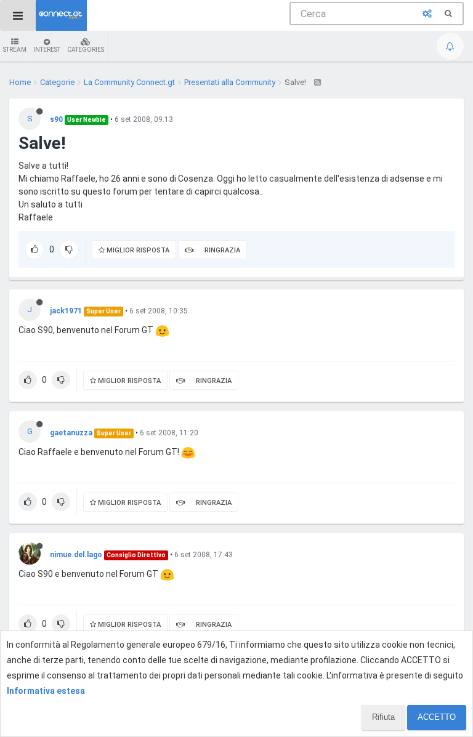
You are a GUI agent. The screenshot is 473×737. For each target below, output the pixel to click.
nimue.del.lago (76, 554)
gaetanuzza (71, 433)
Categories (85, 49)
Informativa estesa (46, 691)
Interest (46, 49)
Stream (14, 49)
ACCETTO (437, 717)
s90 (56, 119)
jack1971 (66, 311)
